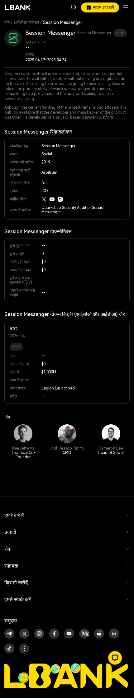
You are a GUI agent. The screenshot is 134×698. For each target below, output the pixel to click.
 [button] (73, 7)
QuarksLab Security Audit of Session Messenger (73, 209)
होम (7, 22)
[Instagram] (60, 199)
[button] (115, 658)
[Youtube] (52, 199)
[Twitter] (43, 199)
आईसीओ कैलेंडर (26, 22)
